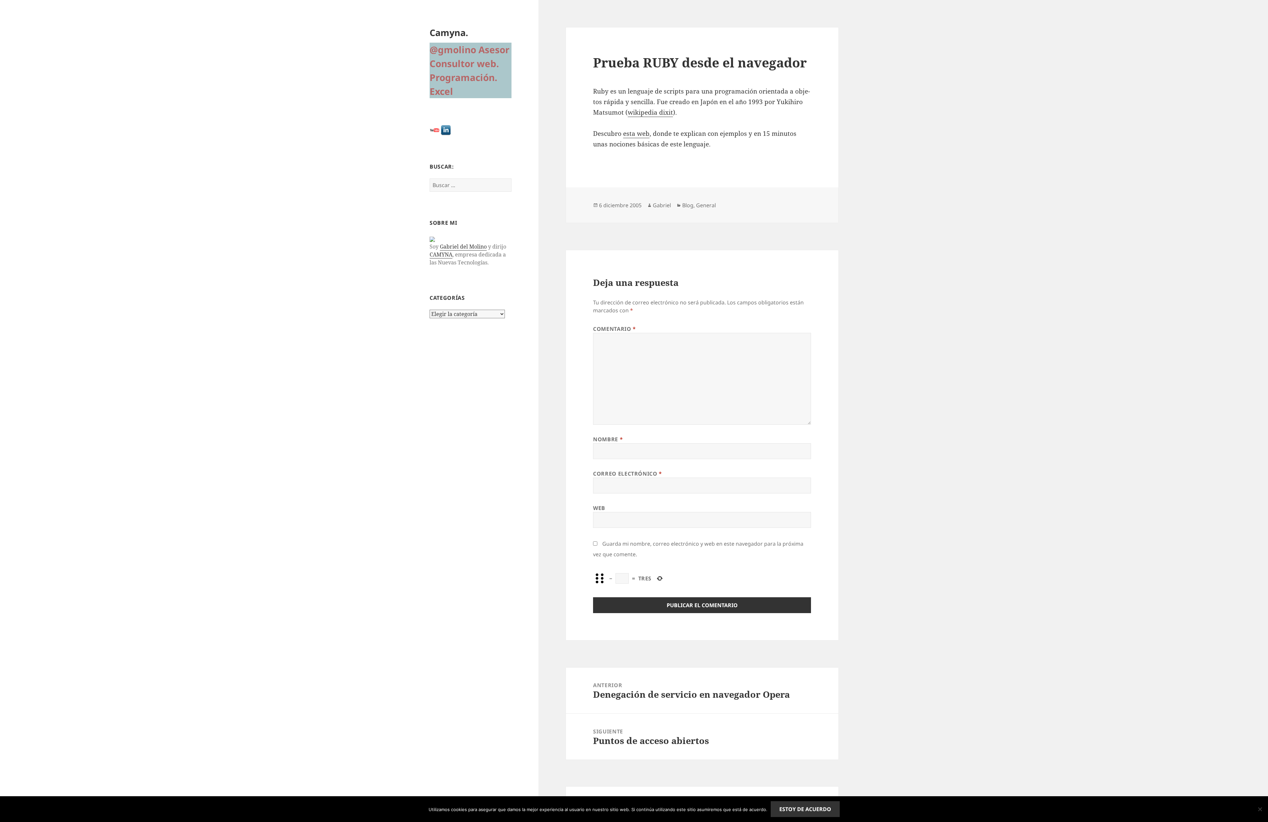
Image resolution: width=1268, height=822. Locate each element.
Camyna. (449, 32)
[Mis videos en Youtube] (435, 130)
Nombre (608, 439)
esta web (636, 133)
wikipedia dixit (650, 112)
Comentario (614, 329)
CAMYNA (441, 254)
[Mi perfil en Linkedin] (446, 130)
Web (599, 508)
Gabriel (662, 205)
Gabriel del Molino (463, 246)
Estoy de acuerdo (805, 809)
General (706, 205)
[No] (1259, 809)
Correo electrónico (627, 473)
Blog (687, 205)
